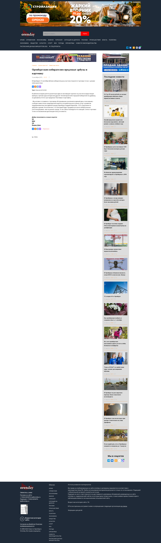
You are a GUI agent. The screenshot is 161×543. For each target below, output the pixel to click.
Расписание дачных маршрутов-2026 (33, 46)
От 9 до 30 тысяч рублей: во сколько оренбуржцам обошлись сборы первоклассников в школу (115, 96)
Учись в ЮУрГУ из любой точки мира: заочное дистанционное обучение (114, 369)
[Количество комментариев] (116, 101)
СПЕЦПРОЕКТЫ (55, 46)
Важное (51, 40)
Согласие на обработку (27, 524)
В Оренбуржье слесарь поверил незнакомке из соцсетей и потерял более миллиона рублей (114, 200)
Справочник (30, 40)
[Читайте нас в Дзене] (137, 47)
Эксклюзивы (41, 40)
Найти (85, 34)
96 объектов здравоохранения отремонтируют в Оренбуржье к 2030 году (115, 174)
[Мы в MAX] (140, 47)
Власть (104, 40)
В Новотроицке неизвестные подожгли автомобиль (112, 250)
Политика (112, 40)
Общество (34, 43)
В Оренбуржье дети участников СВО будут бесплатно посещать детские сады (115, 149)
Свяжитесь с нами (26, 492)
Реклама (85, 40)
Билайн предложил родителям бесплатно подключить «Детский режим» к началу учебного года (114, 122)
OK (33, 123)
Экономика (24, 43)
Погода (61, 43)
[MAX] (40, 87)
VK (33, 119)
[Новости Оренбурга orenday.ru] (28, 33)
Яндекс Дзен (36, 125)
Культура (42, 43)
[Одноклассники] (35, 87)
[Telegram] (38, 87)
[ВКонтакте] (33, 87)
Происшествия (95, 40)
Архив (22, 40)
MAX (33, 121)
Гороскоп (58, 40)
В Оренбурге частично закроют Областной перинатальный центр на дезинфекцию (115, 226)
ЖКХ (55, 43)
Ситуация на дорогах (72, 40)
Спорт (50, 43)
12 (116, 348)
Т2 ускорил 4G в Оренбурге (112, 296)
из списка (124, 506)
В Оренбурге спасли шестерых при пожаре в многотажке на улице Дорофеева (114, 420)
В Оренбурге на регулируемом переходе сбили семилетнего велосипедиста (113, 395)
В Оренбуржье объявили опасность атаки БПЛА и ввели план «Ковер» (115, 274)
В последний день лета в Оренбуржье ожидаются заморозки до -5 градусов (115, 445)
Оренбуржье (69, 43)
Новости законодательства (86, 43)
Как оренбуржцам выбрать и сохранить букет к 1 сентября (113, 319)
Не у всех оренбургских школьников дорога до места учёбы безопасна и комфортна (115, 343)
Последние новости (114, 76)
